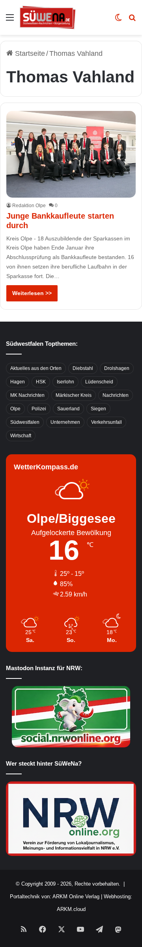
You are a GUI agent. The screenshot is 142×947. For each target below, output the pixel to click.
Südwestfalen (24, 422)
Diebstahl (83, 368)
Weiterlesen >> (32, 293)
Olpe (15, 409)
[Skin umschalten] (118, 20)
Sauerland (68, 409)
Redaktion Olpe (29, 205)
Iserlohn (65, 382)
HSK (41, 382)
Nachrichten (116, 395)
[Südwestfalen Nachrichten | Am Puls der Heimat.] (48, 17)
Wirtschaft (20, 435)
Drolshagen (116, 368)
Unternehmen (65, 422)
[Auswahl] (10, 20)
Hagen (17, 382)
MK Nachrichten (27, 395)
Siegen (98, 409)
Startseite (29, 53)
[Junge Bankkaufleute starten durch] (70, 154)
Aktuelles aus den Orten (36, 368)
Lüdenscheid (99, 382)
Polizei (39, 409)
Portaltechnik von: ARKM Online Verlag (54, 896)
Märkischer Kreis (74, 395)
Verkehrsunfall (106, 422)
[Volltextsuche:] (132, 20)
